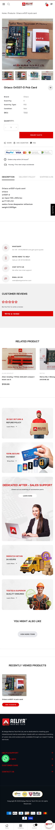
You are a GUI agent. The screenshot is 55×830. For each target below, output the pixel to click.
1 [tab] (17, 65)
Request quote (36, 135)
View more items (27, 634)
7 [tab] (34, 65)
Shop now (10, 461)
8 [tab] (37, 65)
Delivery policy (27, 177)
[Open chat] (49, 824)
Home (4, 13)
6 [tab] (31, 65)
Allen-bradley (7, 373)
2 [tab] (20, 65)
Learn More (10, 426)
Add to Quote (10, 705)
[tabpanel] (27, 44)
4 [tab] (26, 65)
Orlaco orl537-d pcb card (12, 699)
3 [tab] (23, 65)
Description (8, 177)
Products (11, 13)
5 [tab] (29, 65)
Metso (42, 373)
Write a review (12, 313)
